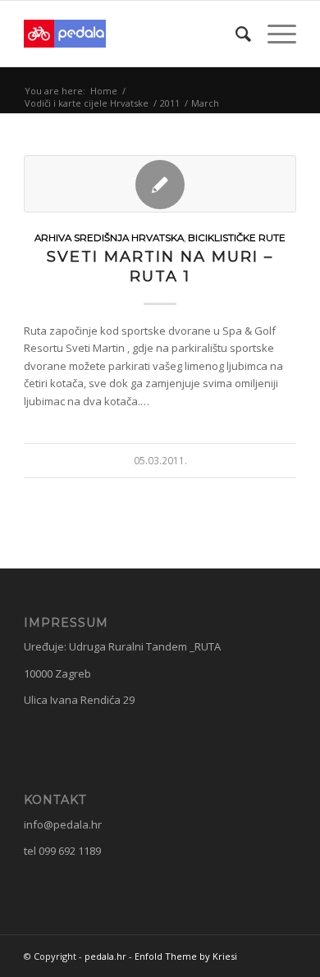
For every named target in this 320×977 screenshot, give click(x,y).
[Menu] (273, 33)
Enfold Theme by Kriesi (186, 956)
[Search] (235, 33)
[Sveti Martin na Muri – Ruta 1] (160, 183)
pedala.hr (105, 956)
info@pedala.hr (63, 824)
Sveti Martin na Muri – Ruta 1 (160, 266)
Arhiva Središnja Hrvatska (109, 238)
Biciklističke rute (237, 238)
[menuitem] (235, 33)
